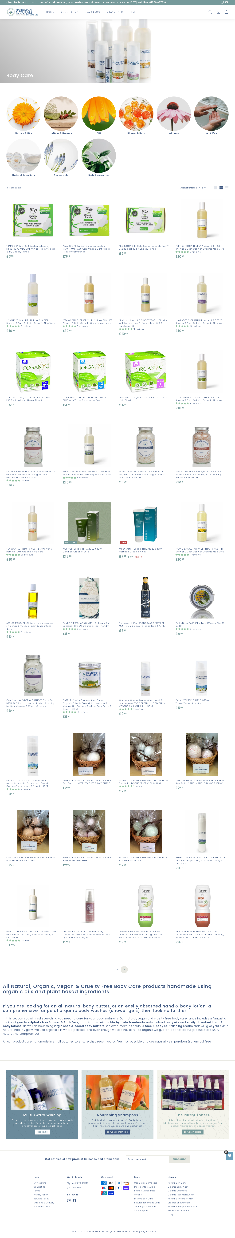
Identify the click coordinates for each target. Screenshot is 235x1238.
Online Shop (69, 11)
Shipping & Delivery (44, 1202)
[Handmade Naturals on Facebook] (74, 1200)
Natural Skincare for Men (180, 1198)
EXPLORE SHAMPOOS (117, 1132)
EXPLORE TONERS (192, 1132)
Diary (170, 1214)
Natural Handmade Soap (147, 1202)
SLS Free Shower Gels (179, 1202)
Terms (37, 1190)
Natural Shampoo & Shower (182, 1206)
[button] (183, 251)
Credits (138, 1194)
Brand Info (115, 11)
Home (50, 11)
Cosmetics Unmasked (145, 1183)
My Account (40, 1183)
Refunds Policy (41, 1198)
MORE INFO (42, 1132)
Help (132, 11)
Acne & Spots (141, 1210)
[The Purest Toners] (192, 1092)
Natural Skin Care (177, 1183)
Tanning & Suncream (145, 1206)
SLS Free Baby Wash (178, 1210)
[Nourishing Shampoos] (117, 1092)
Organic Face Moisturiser (181, 1194)
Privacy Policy (41, 1194)
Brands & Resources (144, 1190)
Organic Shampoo (177, 1190)
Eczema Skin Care (143, 1198)
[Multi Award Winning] (42, 1092)
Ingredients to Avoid (144, 1187)
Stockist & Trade (42, 1206)
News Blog (92, 11)
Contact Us (39, 1187)
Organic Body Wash (178, 1187)
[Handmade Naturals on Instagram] (68, 1200)
